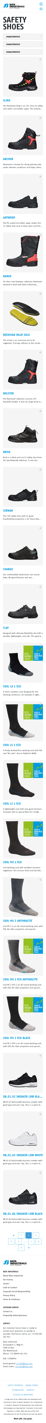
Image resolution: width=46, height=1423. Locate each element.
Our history (8, 1280)
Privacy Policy (9, 1295)
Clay (6, 627)
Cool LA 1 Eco (12, 686)
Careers (6, 1284)
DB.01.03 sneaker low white (23, 1155)
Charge (8, 569)
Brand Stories (32, 1385)
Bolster (8, 393)
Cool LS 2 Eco (12, 803)
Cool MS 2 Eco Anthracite (20, 979)
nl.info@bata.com (24, 1364)
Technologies (18, 1390)
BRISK (6, 452)
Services (30, 1390)
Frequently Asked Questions (15, 1315)
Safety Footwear (15, 1385)
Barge (7, 276)
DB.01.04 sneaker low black (23, 1213)
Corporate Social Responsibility (16, 1291)
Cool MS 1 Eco (12, 862)
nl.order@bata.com (24, 1366)
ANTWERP (9, 217)
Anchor (8, 159)
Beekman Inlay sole (16, 334)
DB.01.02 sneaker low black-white (23, 1096)
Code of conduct (10, 1288)
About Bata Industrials (13, 1276)
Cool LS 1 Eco (12, 745)
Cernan (8, 510)
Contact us (7, 1311)
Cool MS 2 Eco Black (16, 1038)
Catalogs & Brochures (23, 1395)
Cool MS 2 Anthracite (17, 920)
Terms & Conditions (11, 1299)
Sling (6, 100)
